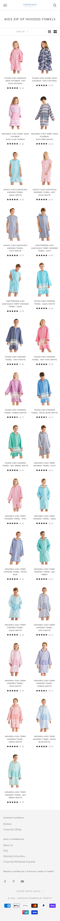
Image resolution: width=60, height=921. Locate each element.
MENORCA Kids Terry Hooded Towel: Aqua (44, 517)
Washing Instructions (14, 856)
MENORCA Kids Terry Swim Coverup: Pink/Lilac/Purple (15, 136)
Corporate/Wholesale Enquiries (19, 861)
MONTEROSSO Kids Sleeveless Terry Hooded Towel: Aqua (15, 303)
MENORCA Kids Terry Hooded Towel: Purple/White (44, 683)
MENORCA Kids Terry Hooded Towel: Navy (44, 464)
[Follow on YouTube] (22, 881)
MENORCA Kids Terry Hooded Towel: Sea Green (44, 572)
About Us (8, 845)
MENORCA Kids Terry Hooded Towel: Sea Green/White (15, 795)
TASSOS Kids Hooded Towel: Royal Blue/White (44, 411)
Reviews (7, 823)
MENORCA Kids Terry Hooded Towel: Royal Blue (15, 572)
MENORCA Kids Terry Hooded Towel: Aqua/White (15, 627)
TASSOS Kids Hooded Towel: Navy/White (15, 358)
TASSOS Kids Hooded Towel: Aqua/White (44, 302)
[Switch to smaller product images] (55, 31)
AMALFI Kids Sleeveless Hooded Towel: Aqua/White (15, 192)
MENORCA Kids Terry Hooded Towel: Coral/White (15, 739)
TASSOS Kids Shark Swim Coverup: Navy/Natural (44, 79)
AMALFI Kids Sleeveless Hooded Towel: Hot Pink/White (44, 192)
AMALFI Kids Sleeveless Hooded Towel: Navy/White (15, 248)
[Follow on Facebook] (5, 881)
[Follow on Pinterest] (13, 881)
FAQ (5, 850)
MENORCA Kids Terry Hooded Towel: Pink (15, 517)
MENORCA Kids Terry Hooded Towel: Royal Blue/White (44, 739)
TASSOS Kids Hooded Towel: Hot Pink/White (44, 358)
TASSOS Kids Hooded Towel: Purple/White (15, 411)
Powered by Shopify (40, 898)
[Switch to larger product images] (49, 31)
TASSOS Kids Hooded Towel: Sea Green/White (15, 464)
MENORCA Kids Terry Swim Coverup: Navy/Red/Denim (44, 136)
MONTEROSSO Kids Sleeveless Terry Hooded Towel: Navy (44, 248)
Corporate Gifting (12, 829)
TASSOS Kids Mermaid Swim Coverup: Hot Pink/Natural (15, 81)
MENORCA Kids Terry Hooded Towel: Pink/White (15, 683)
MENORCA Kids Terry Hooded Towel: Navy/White (44, 627)
